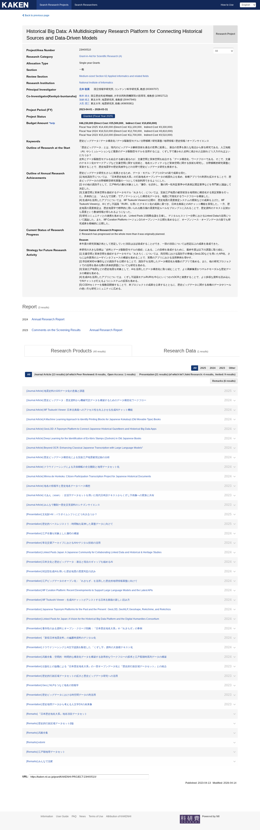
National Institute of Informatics (96, 82)
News (82, 816)
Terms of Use (96, 816)
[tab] (78, 350)
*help (52, 123)
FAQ (74, 816)
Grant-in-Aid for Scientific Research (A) (100, 56)
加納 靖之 (84, 99)
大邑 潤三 (84, 103)
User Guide (62, 816)
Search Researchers (86, 4)
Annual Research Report (48, 319)
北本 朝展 (84, 89)
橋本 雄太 (84, 95)
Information (47, 816)
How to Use (227, 4)
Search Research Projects (54, 4)
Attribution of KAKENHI (118, 816)
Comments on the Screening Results (56, 330)
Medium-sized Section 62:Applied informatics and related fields (114, 76)
